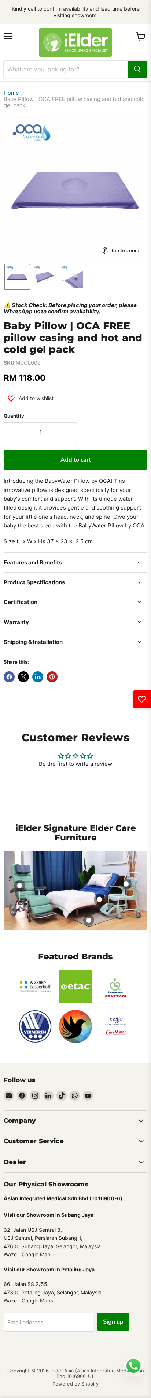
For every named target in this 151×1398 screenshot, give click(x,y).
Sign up (113, 1322)
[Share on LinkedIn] (37, 676)
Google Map (36, 1254)
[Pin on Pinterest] (52, 676)
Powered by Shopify (75, 1384)
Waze (10, 1254)
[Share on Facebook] (9, 676)
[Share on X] (23, 676)
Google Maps (37, 1300)
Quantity (14, 416)
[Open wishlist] (142, 699)
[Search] (137, 69)
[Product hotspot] (19, 885)
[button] (17, 276)
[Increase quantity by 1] (68, 432)
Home (11, 93)
